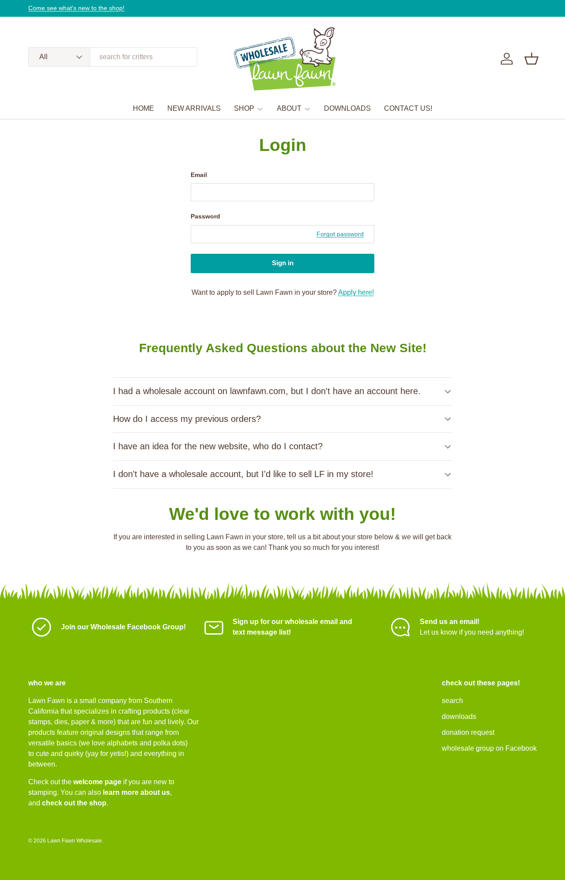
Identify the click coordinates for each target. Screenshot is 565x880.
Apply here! (356, 292)
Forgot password (340, 233)
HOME (143, 108)
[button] (531, 58)
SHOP (244, 108)
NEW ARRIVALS (194, 108)
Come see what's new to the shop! (76, 7)
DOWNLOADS (347, 108)
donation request (468, 732)
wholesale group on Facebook (489, 748)
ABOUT (289, 108)
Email (199, 174)
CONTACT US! (408, 108)
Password (205, 216)
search (452, 700)
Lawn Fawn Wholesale (74, 841)
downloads (459, 716)
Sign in (283, 263)
